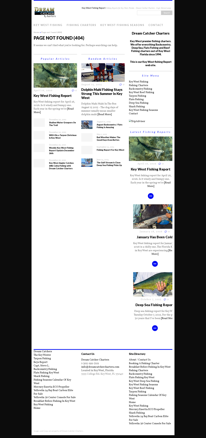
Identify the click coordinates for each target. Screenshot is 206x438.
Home (37, 408)
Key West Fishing (48, 25)
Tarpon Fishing (137, 96)
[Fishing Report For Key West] (86, 152)
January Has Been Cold (155, 237)
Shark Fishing (137, 106)
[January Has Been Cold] (155, 227)
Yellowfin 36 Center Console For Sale (55, 397)
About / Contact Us (140, 360)
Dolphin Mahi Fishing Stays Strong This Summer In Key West (101, 93)
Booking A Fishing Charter (144, 363)
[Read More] (105, 114)
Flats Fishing (136, 99)
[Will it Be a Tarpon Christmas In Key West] (39, 137)
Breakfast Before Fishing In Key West (54, 401)
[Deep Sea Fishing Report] (155, 295)
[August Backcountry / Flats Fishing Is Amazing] (86, 127)
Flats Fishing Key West (46, 373)
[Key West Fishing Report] (55, 86)
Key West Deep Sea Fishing (144, 381)
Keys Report (41, 362)
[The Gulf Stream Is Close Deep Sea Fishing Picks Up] (86, 165)
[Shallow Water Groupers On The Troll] (39, 125)
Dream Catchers (43, 351)
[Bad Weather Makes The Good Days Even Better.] (86, 140)
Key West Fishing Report (53, 96)
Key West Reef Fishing (141, 92)
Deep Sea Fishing (138, 103)
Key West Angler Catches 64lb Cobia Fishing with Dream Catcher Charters (61, 166)
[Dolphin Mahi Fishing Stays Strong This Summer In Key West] (103, 80)
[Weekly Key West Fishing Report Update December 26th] (39, 150)
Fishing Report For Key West (110, 150)
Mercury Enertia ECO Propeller (51, 387)
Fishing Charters (81, 25)
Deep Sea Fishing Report (155, 305)
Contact (155, 25)
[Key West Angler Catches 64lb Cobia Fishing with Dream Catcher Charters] (39, 165)
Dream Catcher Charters (95, 360)
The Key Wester (42, 355)
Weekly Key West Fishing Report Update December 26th (61, 150)
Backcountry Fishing (140, 89)
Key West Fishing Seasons (122, 25)
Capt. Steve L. (41, 366)
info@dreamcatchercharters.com (100, 367)
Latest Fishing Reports (150, 131)
